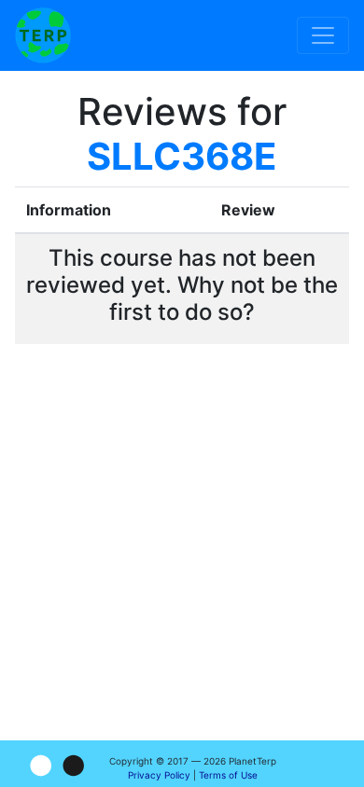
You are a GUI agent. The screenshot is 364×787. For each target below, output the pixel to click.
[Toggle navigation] (323, 35)
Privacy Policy (159, 774)
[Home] (43, 35)
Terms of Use (228, 774)
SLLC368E (182, 156)
